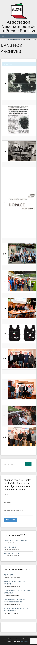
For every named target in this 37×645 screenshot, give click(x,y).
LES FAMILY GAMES (10, 547)
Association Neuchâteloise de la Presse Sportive (18, 26)
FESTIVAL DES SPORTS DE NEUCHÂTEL (16, 541)
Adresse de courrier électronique (13, 510)
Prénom (6, 494)
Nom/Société (7, 502)
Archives (17, 40)
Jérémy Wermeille (25, 641)
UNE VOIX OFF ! (8, 575)
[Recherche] (28, 464)
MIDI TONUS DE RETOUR (11, 553)
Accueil (10, 40)
